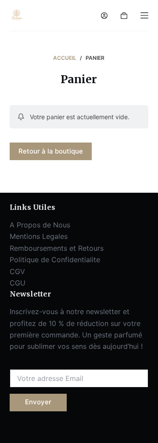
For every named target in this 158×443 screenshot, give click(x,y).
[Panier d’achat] (124, 15)
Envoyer (38, 402)
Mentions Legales (39, 236)
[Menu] (144, 15)
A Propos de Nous (40, 224)
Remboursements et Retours (57, 248)
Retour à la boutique (50, 151)
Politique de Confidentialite (55, 259)
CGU (17, 282)
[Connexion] (104, 15)
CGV (17, 271)
